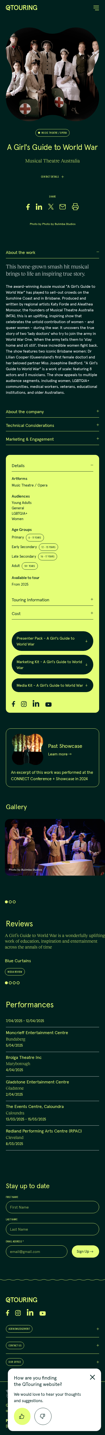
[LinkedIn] (35, 703)
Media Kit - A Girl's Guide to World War (50, 685)
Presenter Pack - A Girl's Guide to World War (45, 641)
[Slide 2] (10, 901)
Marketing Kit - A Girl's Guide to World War (49, 664)
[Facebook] (13, 704)
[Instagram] (24, 704)
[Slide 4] (18, 982)
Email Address (15, 1241)
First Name (12, 1197)
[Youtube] (48, 704)
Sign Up (83, 1251)
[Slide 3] (14, 901)
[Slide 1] (6, 901)
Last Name (12, 1219)
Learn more (57, 754)
